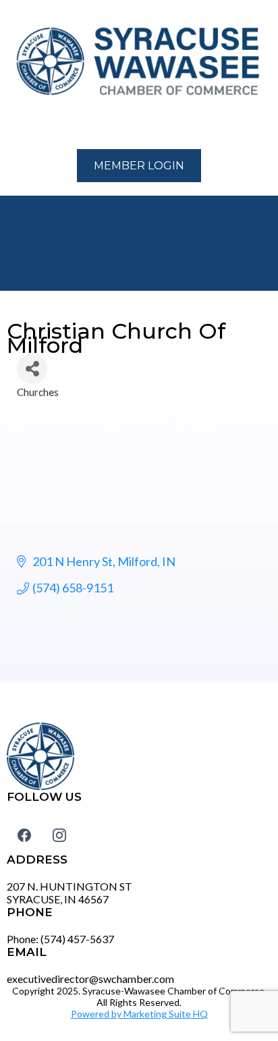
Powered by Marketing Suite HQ (139, 1013)
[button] (14, 124)
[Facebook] (24, 834)
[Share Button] (32, 369)
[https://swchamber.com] (139, 62)
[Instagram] (59, 834)
